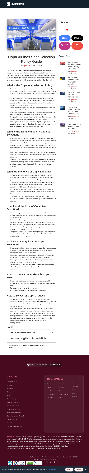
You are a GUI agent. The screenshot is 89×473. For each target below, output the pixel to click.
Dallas (49, 387)
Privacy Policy (11, 399)
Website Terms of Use (14, 426)
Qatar (73, 393)
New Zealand (63, 394)
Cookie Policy (51, 469)
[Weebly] (58, 461)
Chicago (49, 384)
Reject (69, 469)
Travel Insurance (12, 423)
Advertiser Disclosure (14, 406)
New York (50, 398)
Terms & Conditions (13, 402)
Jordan (74, 390)
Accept (78, 469)
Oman (61, 398)
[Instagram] (50, 461)
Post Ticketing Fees (13, 409)
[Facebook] (47, 461)
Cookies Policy (12, 419)
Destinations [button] (11, 381)
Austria (61, 391)
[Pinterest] (54, 461)
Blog (8, 395)
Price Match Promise (14, 412)
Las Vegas (50, 391)
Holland (61, 387)
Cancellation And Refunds (15, 416)
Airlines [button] (9, 385)
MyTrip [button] (80, 4)
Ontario (74, 396)
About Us (10, 388)
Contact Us (10, 392)
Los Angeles (51, 394)
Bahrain (61, 384)
